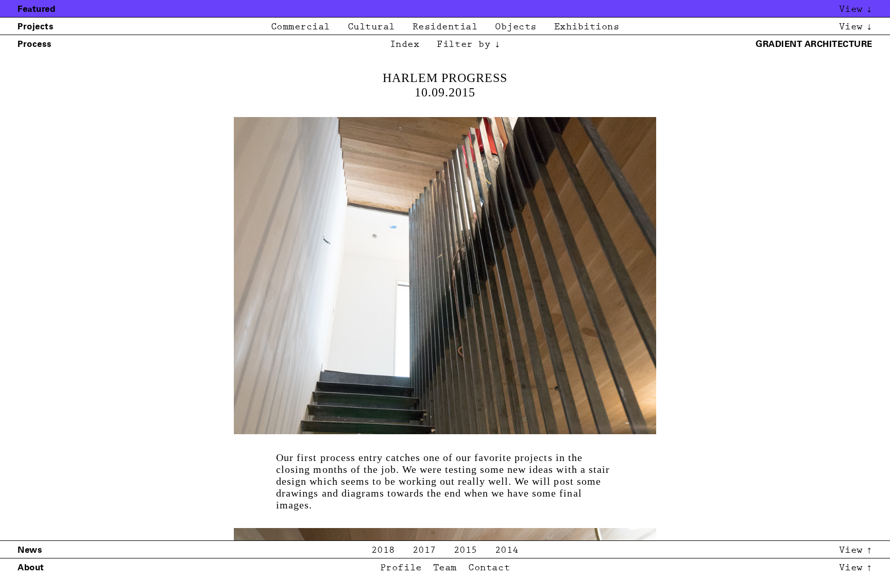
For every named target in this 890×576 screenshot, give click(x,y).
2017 (424, 550)
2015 (465, 550)
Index (405, 45)
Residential (445, 27)
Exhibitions (587, 27)
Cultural (371, 27)
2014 (507, 550)
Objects (516, 27)
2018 (383, 550)
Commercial (300, 27)
